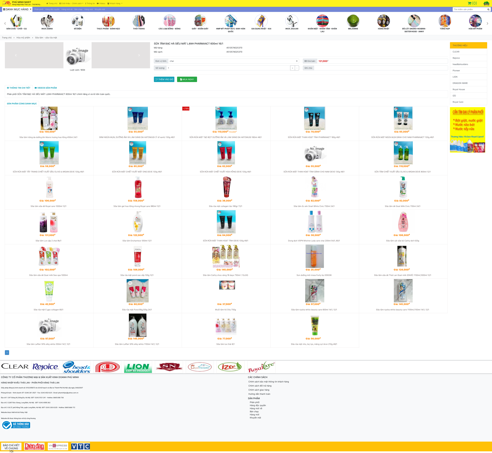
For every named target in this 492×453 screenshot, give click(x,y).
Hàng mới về (66, 9)
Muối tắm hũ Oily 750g (225, 309)
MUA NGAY (188, 79)
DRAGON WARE (460, 83)
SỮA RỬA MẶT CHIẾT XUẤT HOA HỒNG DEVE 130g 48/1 (225, 171)
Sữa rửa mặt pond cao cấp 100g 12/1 (136, 275)
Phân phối (38, 9)
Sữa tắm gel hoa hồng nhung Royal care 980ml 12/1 (137, 206)
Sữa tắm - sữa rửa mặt (46, 37)
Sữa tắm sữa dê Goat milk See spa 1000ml (48, 275)
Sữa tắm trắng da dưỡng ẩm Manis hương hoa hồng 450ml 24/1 (48, 137)
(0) (474, 3)
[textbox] (472, 9)
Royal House (459, 89)
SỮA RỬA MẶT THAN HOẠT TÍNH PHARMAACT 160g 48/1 (314, 137)
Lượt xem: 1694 (77, 70)
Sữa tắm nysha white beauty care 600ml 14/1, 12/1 (314, 309)
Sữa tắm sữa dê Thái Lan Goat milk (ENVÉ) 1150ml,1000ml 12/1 (402, 275)
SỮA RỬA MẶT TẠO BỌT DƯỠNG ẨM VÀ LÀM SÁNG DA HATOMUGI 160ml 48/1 (225, 137)
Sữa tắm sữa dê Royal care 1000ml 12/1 (48, 206)
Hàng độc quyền (52, 9)
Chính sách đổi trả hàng (259, 385)
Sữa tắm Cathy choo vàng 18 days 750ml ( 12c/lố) (225, 275)
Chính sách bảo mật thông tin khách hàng (268, 381)
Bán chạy (78, 9)
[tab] (19, 87)
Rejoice (456, 58)
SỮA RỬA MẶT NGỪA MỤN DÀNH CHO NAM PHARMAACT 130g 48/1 (402, 137)
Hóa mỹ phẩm (23, 37)
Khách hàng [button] (115, 3)
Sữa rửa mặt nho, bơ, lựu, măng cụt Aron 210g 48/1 (314, 344)
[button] (16, 55)
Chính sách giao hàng (258, 390)
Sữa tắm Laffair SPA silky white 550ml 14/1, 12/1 (48, 344)
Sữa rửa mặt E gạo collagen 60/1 (48, 309)
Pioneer (456, 70)
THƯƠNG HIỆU (460, 45)
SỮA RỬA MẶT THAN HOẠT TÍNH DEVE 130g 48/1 (225, 240)
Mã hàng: (158, 47)
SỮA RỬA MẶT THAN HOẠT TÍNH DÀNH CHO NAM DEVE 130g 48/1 (314, 171)
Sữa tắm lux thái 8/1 (225, 344)
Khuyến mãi (100, 9)
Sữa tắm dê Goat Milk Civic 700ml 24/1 (402, 206)
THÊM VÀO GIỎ (165, 79)
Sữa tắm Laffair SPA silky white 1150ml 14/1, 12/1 (137, 344)
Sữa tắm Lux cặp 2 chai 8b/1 (48, 240)
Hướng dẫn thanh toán (259, 394)
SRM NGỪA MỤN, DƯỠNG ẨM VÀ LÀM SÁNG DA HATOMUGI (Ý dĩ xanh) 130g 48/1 (137, 137)
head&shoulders (460, 64)
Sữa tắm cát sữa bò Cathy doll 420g (402, 240)
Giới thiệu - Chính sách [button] (72, 3)
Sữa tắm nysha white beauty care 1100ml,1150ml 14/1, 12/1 (402, 309)
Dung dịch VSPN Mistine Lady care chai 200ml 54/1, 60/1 (314, 240)
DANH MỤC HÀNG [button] (17, 9)
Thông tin (91, 3)
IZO (454, 95)
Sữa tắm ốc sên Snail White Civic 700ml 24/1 (314, 206)
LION (455, 77)
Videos (102, 3)
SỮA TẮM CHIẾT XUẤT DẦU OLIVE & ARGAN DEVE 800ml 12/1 (403, 171)
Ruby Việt (23, 412)
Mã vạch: (158, 52)
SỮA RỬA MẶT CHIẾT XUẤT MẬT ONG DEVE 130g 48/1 (137, 171)
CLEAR (456, 51)
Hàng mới (88, 9)
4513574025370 (234, 47)
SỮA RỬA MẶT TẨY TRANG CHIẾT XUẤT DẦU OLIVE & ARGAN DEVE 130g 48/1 (48, 171)
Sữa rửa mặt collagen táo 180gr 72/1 (225, 206)
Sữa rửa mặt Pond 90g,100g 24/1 (137, 309)
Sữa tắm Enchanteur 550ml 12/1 (137, 240)
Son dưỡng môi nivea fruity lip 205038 (314, 275)
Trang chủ (53, 3)
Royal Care (458, 102)
